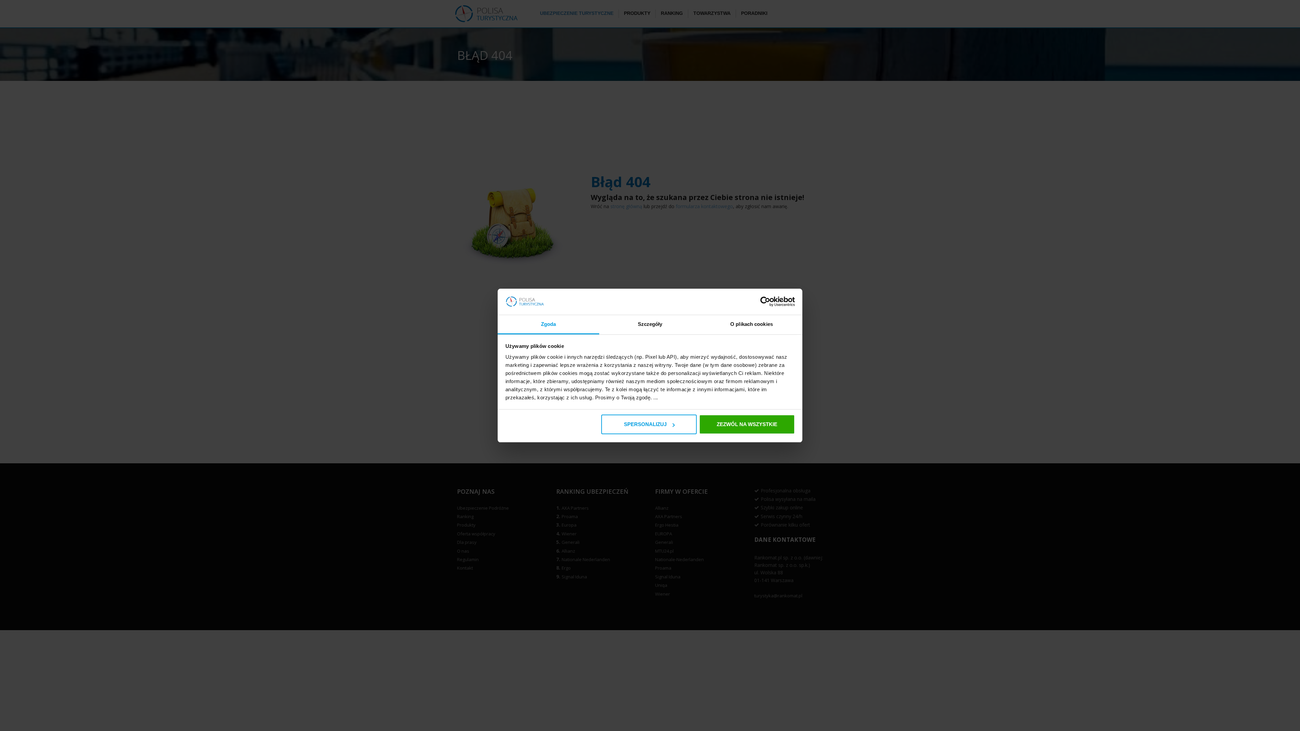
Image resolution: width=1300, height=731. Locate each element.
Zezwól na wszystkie (747, 424)
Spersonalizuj (645, 424)
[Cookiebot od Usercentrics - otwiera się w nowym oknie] (765, 301)
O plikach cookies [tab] (751, 324)
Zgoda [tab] (548, 324)
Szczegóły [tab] (650, 324)
